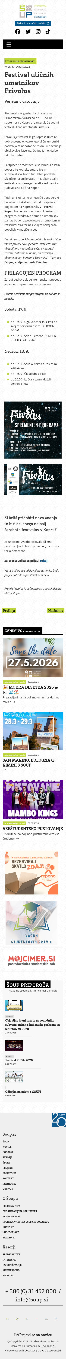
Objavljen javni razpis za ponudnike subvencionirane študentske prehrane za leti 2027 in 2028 (32, 1024)
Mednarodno (11, 1270)
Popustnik (9, 1173)
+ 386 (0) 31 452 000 (30, 1290)
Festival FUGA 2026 (19, 1060)
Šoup (6, 1141)
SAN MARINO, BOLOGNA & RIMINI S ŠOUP (28, 762)
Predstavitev (11, 1205)
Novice (7, 1146)
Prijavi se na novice (35, 1334)
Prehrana (9, 1183)
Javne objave (11, 1232)
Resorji (7, 1157)
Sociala (8, 1275)
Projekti (8, 1167)
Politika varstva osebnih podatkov (26, 1221)
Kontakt (8, 1178)
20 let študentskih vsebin (31, 23)
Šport (6, 1162)
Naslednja (55, 610)
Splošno (9, 1016)
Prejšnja (9, 610)
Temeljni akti (11, 1216)
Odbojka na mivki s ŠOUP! (23, 1091)
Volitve (8, 1188)
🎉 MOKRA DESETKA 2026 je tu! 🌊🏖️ (30, 689)
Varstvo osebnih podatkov (20, 1350)
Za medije (9, 1237)
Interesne (9, 1259)
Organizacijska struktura (20, 1211)
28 (53, 1346)
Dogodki (8, 1152)
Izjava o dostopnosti (49, 1350)
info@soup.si (31, 1299)
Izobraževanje (12, 1264)
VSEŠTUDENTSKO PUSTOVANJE (33, 828)
